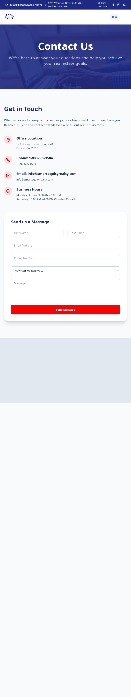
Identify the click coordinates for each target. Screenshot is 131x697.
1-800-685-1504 (26, 164)
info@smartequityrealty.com (26, 4)
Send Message (65, 309)
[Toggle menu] (123, 17)
